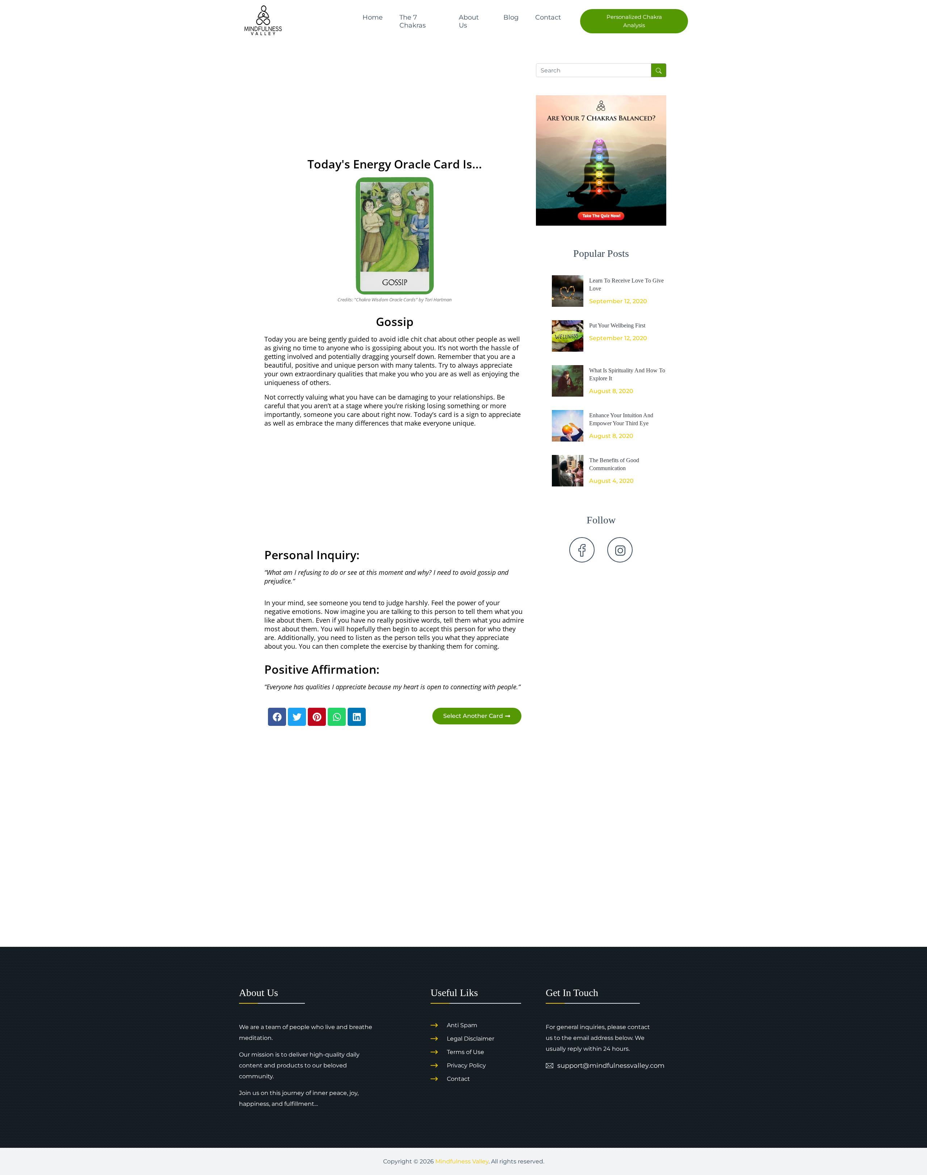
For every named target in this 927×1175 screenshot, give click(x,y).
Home (372, 17)
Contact (548, 17)
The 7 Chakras (412, 21)
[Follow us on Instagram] (620, 550)
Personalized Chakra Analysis (634, 21)
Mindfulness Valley (461, 1161)
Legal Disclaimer (470, 1038)
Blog (511, 17)
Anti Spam (462, 1025)
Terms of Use (465, 1052)
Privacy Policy (466, 1065)
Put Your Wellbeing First (617, 325)
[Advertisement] (394, 100)
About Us (469, 21)
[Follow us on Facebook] (582, 550)
